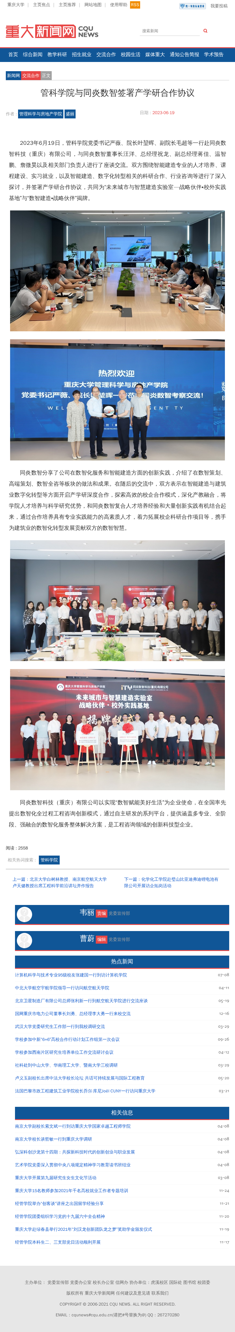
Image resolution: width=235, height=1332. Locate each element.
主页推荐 (67, 4)
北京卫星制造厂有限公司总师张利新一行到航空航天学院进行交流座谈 (81, 1000)
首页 (13, 55)
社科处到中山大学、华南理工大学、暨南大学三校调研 (66, 1065)
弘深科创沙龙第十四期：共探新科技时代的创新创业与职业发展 (75, 1152)
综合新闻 (33, 55)
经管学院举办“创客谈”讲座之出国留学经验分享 (59, 1203)
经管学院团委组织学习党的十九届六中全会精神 (60, 1216)
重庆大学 (15, 4)
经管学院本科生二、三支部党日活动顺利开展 (58, 1242)
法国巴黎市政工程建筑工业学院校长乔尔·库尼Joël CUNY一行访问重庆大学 (85, 1091)
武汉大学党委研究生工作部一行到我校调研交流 (60, 1026)
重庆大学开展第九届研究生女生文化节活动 (55, 1177)
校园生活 (130, 55)
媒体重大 (155, 55)
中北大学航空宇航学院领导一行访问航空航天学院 (62, 988)
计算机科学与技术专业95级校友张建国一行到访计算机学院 (71, 975)
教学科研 (57, 55)
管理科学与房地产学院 (40, 114)
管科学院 (49, 860)
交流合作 (106, 55)
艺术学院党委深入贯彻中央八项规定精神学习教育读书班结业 (73, 1165)
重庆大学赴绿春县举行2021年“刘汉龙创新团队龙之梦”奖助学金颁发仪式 (83, 1229)
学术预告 (214, 55)
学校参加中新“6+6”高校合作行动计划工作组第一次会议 (67, 1039)
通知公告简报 (184, 55)
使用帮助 (118, 4)
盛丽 (70, 114)
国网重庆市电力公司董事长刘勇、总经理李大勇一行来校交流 (73, 1013)
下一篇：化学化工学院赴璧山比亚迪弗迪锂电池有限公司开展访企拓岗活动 (171, 883)
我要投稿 (219, 6)
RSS (135, 4)
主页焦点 (41, 4)
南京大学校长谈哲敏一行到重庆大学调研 (53, 1139)
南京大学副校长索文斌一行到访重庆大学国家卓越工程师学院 (73, 1126)
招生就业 (81, 55)
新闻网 (13, 75)
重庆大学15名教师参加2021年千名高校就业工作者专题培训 (71, 1190)
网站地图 (93, 4)
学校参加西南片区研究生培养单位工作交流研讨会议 (64, 1052)
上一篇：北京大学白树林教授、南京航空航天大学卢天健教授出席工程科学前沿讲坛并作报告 (60, 883)
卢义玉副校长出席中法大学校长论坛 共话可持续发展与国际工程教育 (80, 1078)
